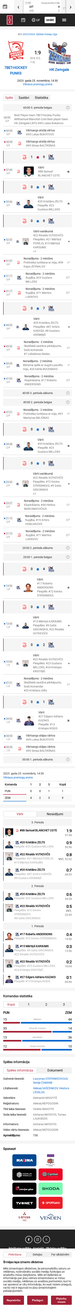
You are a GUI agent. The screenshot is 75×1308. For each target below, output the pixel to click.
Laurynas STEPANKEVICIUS (50, 1078)
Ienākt (50, 20)
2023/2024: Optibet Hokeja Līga (40, 34)
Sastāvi (24, 98)
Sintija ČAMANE (43, 1082)
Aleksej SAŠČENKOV (45, 1088)
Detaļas (37, 1254)
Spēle (9, 98)
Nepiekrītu (14, 1300)
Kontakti (38, 1248)
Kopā (11, 1004)
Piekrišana (14, 1254)
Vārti (20, 814)
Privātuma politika (20, 1248)
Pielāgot (37, 1300)
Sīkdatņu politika (56, 1248)
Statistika (41, 98)
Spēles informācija (20, 1070)
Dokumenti (55, 1070)
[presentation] (18, 7)
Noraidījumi (55, 814)
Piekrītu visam (61, 1300)
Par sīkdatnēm (60, 1254)
